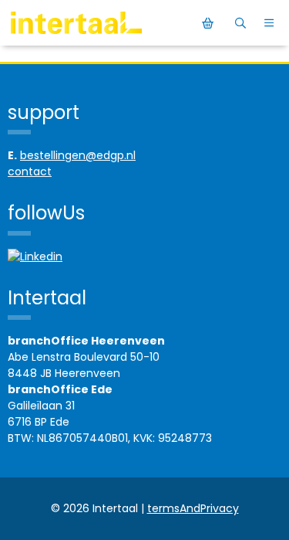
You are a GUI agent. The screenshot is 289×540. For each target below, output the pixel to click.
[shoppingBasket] (210, 23)
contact (30, 171)
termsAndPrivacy (193, 508)
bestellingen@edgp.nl (78, 155)
